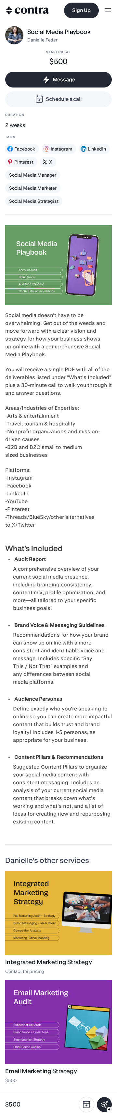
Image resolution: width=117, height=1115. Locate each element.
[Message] (104, 1104)
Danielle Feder (42, 39)
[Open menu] (108, 10)
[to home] (27, 10)
